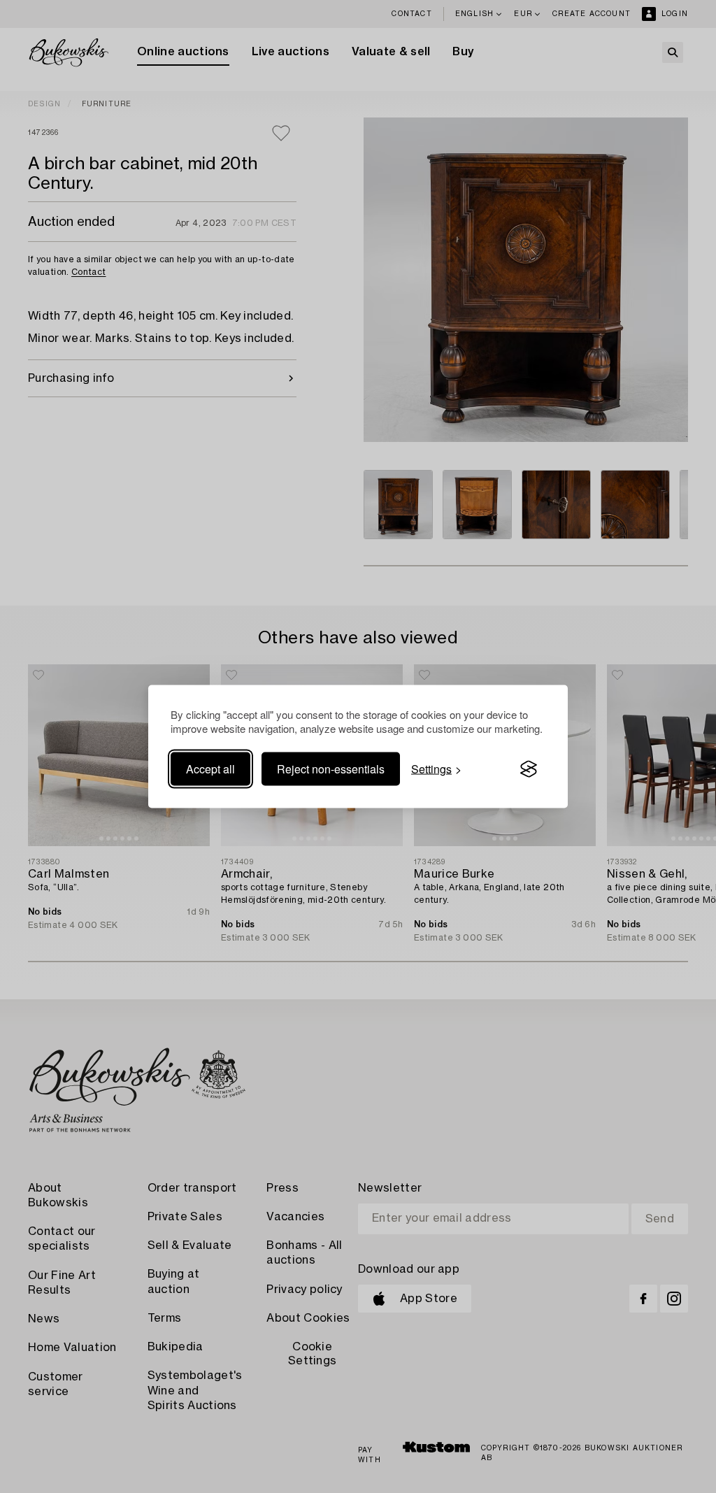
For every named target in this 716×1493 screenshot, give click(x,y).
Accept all (210, 769)
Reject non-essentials (331, 769)
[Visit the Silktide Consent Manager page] (528, 769)
